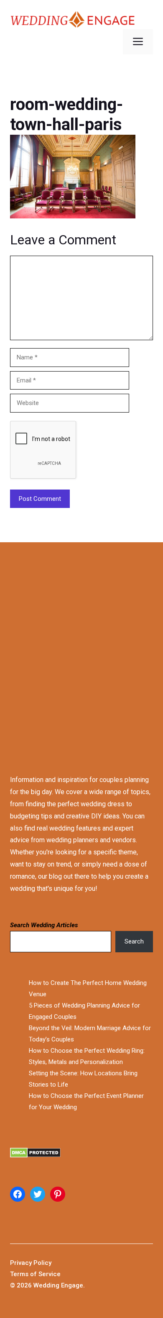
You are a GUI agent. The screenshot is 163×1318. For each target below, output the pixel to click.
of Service (45, 1274)
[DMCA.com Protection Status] (81, 1155)
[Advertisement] (81, 650)
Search (134, 941)
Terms (20, 1274)
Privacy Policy (30, 1263)
